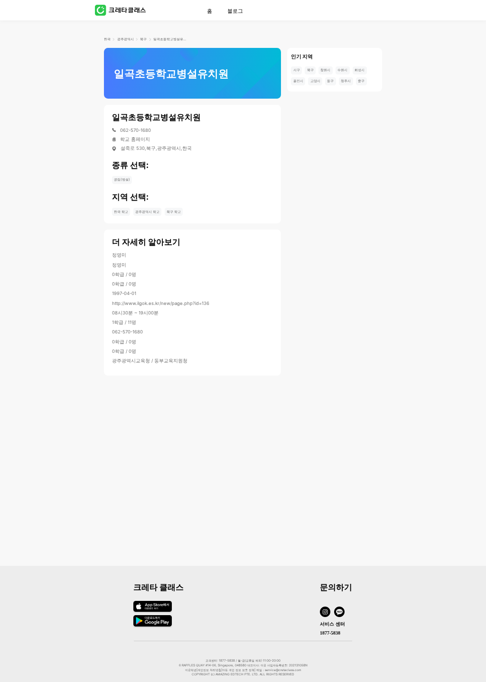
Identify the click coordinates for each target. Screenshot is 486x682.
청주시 (346, 81)
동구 (330, 81)
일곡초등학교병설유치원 (169, 39)
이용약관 (190, 670)
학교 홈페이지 (135, 139)
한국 (107, 39)
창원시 (325, 70)
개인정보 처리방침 (209, 670)
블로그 (235, 11)
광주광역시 (125, 39)
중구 (361, 81)
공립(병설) (122, 179)
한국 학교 (121, 212)
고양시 (315, 81)
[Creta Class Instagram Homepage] (327, 612)
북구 (143, 39)
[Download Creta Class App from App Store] (152, 612)
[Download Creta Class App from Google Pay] (152, 624)
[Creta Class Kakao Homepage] (341, 612)
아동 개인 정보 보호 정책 (238, 670)
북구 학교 (174, 212)
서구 (296, 70)
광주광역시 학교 (147, 212)
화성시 (359, 70)
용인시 (298, 81)
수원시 (342, 70)
